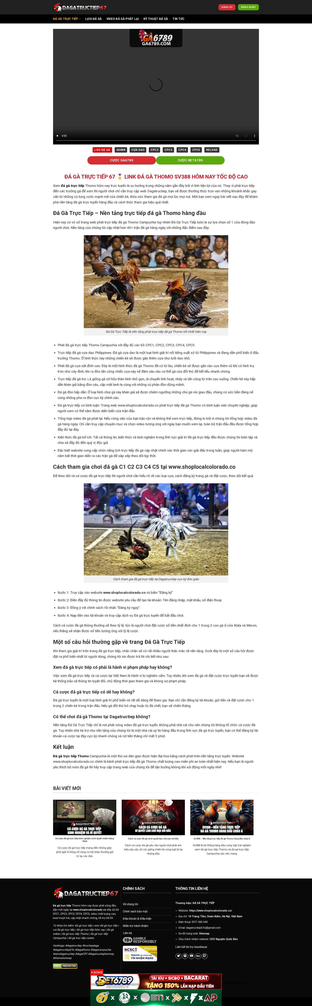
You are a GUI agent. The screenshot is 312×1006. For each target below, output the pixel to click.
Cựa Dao (137, 149)
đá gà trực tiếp (72, 186)
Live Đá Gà (102, 149)
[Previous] (52, 833)
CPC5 (196, 149)
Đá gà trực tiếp (65, 19)
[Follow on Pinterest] (185, 956)
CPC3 (168, 149)
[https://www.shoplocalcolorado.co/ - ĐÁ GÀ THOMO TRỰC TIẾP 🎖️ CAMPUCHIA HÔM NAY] (80, 7)
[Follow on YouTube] (192, 956)
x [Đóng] (96, 972)
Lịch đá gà (93, 19)
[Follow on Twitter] (178, 956)
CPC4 (182, 149)
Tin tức (178, 19)
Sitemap (204, 933)
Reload (212, 149)
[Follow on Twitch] (205, 956)
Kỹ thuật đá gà (156, 19)
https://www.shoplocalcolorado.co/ (210, 910)
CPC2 (154, 149)
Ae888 (120, 149)
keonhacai (200, 947)
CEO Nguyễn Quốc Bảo (224, 939)
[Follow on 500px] (198, 956)
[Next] (254, 833)
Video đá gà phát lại (123, 19)
